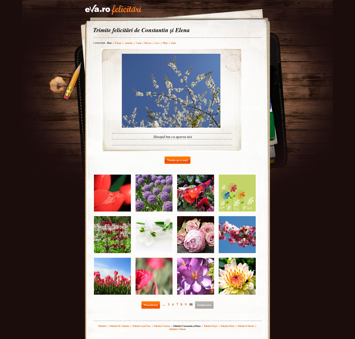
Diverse (147, 43)
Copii (138, 43)
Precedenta (151, 305)
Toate (173, 43)
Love (157, 43)
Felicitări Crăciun (162, 326)
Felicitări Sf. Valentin (119, 326)
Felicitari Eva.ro (113, 10)
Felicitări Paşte (210, 326)
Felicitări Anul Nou (142, 326)
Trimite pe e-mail (177, 160)
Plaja (165, 43)
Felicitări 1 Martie (177, 329)
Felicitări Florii (227, 326)
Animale (129, 43)
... (164, 304)
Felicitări (102, 326)
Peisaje (118, 43)
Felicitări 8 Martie (246, 326)
